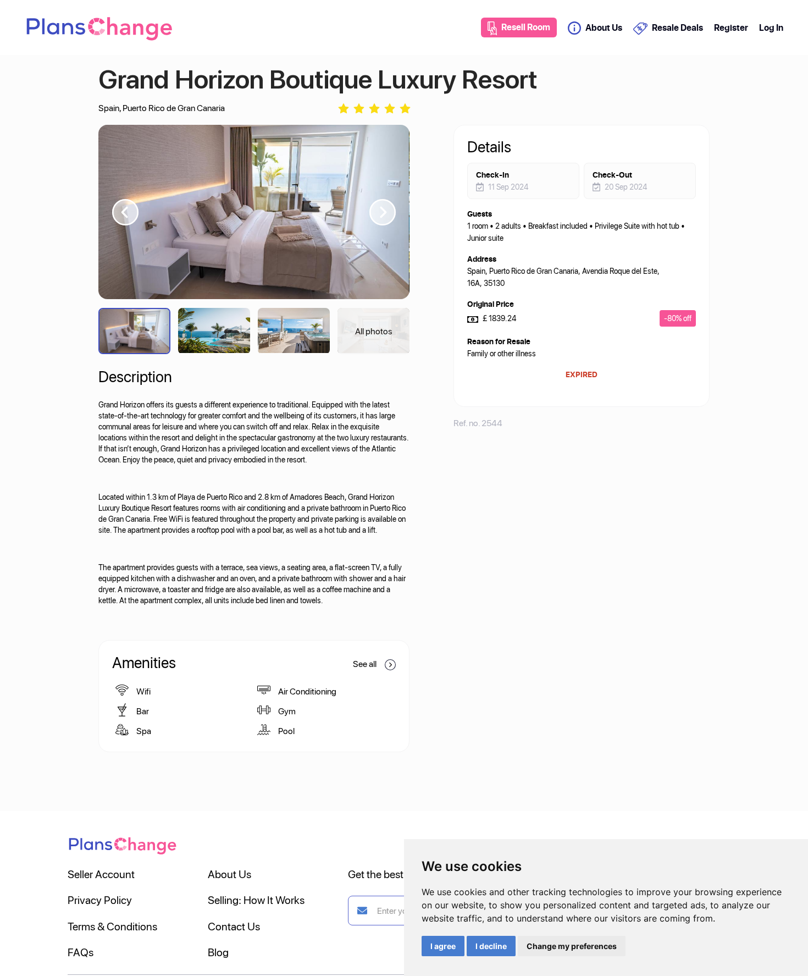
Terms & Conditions (112, 926)
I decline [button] (491, 946)
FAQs (80, 952)
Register (731, 27)
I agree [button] (443, 946)
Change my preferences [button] (572, 946)
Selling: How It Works (256, 899)
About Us (603, 27)
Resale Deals (677, 27)
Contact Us (234, 926)
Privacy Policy (100, 899)
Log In (771, 27)
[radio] (343, 107)
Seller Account (101, 874)
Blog (218, 952)
